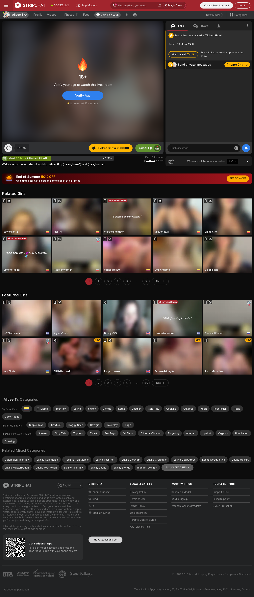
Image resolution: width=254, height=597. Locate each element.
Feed (86, 14)
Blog (95, 499)
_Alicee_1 (9, 399)
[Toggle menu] (6, 5)
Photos (71, 14)
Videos (53, 14)
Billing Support (221, 499)
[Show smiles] (236, 148)
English (67, 485)
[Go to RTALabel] (8, 574)
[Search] (159, 5)
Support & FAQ (221, 492)
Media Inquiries (101, 513)
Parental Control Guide (143, 519)
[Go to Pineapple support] (63, 574)
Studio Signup (179, 499)
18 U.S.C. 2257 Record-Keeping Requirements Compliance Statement (211, 574)
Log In (242, 5)
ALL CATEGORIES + (177, 467)
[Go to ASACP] (23, 574)
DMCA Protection (223, 506)
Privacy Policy (138, 492)
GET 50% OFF (237, 178)
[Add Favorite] (8, 148)
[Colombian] (26, 408)
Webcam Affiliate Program (186, 506)
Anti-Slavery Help (140, 526)
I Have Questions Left (105, 539)
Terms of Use (137, 499)
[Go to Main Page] (30, 5)
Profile (37, 14)
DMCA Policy (137, 506)
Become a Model (181, 492)
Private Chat (235, 64)
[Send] (246, 148)
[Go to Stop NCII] (81, 574)
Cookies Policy (138, 513)
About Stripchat (101, 492)
